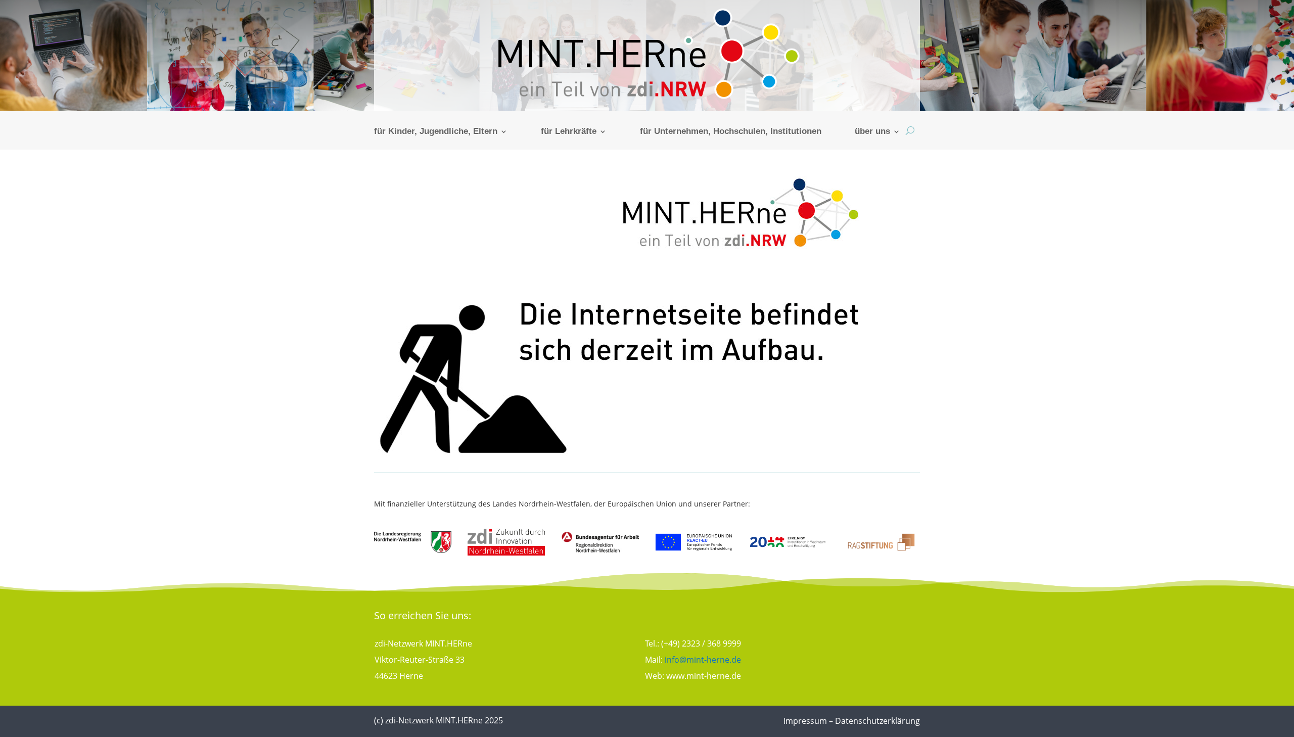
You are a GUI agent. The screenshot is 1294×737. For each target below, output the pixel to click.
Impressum (805, 720)
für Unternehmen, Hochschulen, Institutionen (730, 132)
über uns (872, 132)
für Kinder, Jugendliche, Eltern (435, 132)
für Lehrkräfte (568, 132)
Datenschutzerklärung (877, 720)
